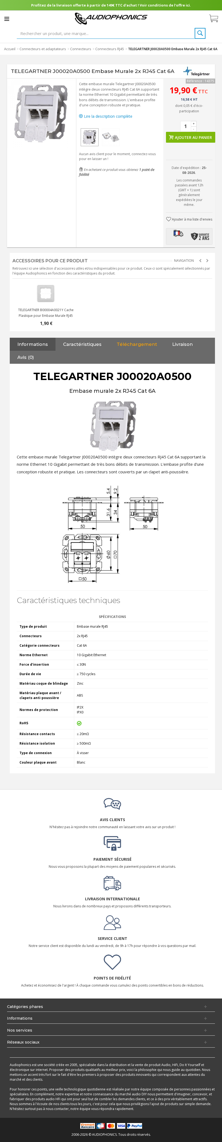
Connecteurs (80, 48)
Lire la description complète (107, 116)
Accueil (9, 48)
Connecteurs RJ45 (109, 48)
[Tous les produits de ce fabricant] (196, 71)
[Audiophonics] (111, 18)
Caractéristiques (82, 344)
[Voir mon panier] (216, 18)
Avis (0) (25, 357)
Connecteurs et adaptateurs (42, 48)
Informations (32, 344)
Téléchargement (137, 344)
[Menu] (6, 18)
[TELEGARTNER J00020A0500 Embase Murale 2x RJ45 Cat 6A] (90, 137)
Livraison (182, 344)
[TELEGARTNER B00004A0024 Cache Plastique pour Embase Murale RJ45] (45, 293)
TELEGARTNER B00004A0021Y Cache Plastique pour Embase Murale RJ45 (46, 313)
